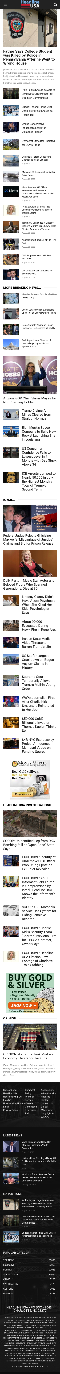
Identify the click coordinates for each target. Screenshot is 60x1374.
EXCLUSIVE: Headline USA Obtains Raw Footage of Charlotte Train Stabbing (38, 959)
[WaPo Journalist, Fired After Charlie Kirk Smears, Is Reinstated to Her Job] (11, 701)
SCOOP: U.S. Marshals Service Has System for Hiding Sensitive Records (39, 913)
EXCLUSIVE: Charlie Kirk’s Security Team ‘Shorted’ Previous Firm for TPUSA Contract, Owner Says (39, 936)
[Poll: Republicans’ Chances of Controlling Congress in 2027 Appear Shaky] (11, 344)
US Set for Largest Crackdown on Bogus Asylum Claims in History (38, 662)
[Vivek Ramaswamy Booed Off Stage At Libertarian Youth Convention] (11, 1146)
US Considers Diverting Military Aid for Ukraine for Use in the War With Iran (39, 1161)
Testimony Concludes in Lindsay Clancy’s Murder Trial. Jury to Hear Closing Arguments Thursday (39, 226)
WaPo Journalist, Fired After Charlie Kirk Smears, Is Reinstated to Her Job (39, 704)
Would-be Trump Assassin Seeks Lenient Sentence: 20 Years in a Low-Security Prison (38, 1177)
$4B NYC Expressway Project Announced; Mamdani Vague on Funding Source (38, 746)
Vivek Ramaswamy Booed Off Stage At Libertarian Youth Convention (36, 1145)
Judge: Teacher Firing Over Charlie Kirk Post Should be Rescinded (37, 110)
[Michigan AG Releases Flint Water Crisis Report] (11, 176)
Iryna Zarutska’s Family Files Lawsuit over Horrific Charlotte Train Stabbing (37, 209)
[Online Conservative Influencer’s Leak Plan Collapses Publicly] (11, 127)
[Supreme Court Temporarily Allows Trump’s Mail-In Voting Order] (11, 680)
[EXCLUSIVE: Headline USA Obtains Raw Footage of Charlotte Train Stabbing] (11, 956)
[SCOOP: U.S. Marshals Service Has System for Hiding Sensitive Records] (11, 910)
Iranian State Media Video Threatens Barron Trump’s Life (36, 643)
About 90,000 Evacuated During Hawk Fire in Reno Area (39, 626)
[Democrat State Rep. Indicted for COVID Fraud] (11, 144)
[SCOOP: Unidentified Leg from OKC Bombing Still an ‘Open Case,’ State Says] (30, 823)
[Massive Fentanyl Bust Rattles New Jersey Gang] (11, 298)
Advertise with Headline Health (48, 1096)
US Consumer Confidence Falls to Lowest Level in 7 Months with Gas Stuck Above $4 (39, 456)
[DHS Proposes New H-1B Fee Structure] (11, 259)
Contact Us (47, 1103)
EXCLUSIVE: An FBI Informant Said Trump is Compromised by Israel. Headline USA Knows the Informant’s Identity (39, 888)
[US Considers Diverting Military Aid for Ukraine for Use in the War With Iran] (11, 1162)
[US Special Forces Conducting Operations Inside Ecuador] (11, 160)
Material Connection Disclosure (31, 1106)
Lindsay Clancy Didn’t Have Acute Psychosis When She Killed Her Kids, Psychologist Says (38, 605)
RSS (27, 1113)
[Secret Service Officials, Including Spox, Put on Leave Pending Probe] (11, 313)
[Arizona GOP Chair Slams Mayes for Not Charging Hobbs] (30, 375)
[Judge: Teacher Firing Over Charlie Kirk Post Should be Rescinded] (11, 110)
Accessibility (47, 1090)
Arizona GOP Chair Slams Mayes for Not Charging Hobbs (29, 400)
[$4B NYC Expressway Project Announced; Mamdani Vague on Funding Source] (11, 743)
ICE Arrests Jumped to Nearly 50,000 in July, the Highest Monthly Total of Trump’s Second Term (39, 481)
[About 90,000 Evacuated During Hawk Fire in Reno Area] (11, 625)
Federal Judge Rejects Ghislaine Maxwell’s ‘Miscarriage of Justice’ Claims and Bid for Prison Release (28, 539)
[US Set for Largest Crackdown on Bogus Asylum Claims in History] (11, 659)
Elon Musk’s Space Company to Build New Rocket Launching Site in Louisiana (39, 433)
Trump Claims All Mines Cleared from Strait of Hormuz (36, 414)
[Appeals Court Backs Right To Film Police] (11, 244)
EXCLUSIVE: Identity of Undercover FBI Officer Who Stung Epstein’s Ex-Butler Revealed (39, 863)
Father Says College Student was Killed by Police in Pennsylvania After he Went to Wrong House (29, 57)
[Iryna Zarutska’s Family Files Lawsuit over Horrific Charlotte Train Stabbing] (11, 210)
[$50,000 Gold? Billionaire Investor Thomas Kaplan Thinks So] (11, 722)
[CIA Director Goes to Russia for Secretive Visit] (11, 274)
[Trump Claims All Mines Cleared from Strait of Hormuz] (11, 414)
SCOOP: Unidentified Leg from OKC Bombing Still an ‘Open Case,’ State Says (29, 845)
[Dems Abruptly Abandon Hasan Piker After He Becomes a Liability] (11, 329)
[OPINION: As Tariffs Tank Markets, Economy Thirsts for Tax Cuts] (30, 1037)
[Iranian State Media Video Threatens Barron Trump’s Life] (11, 642)
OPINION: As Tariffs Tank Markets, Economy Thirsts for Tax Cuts (28, 1056)
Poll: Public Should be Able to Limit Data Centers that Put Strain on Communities (38, 93)
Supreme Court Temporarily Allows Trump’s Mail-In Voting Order (38, 683)
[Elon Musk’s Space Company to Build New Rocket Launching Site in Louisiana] (11, 431)
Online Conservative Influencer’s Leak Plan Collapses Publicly (34, 127)
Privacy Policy (10, 1110)
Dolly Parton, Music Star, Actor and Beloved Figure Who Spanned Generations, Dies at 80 (29, 584)
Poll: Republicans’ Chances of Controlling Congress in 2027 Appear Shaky (36, 343)
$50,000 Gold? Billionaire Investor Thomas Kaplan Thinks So (39, 725)
